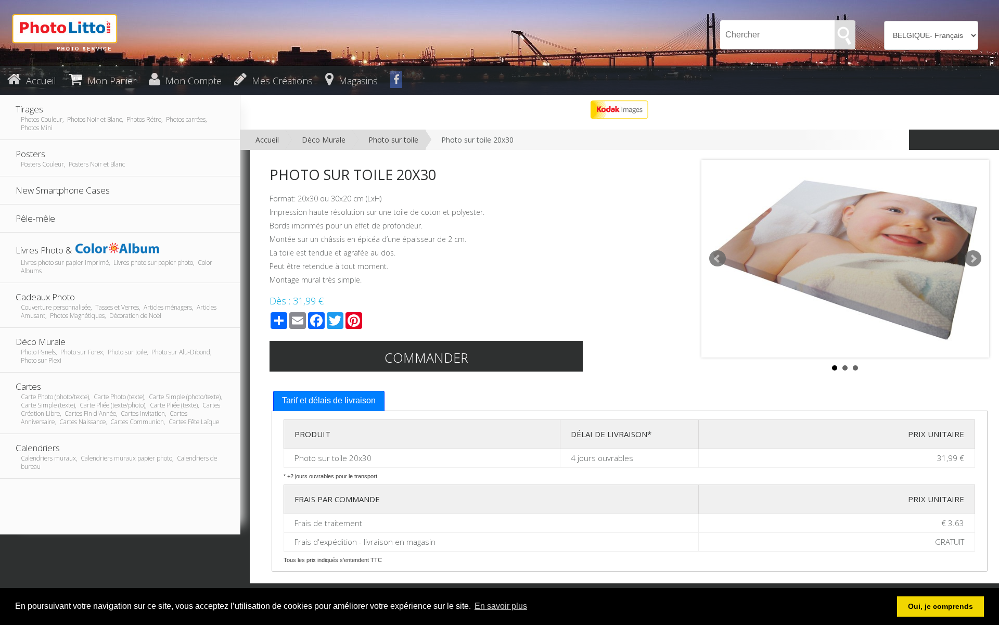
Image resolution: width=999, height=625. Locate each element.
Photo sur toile (393, 140)
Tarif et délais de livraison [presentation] (329, 400)
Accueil (267, 140)
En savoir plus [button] (501, 606)
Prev (717, 258)
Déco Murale (323, 140)
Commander (426, 357)
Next (973, 258)
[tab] (329, 401)
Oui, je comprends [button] (940, 606)
